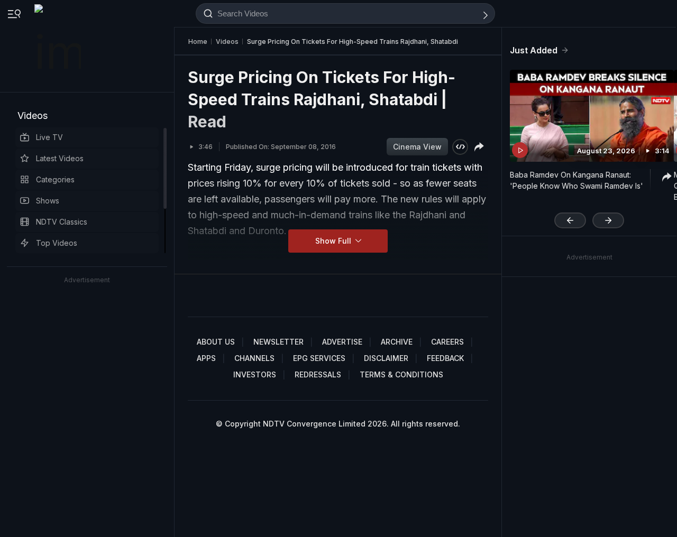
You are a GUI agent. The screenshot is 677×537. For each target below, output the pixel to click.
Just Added (533, 50)
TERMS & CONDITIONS (401, 374)
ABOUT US (216, 341)
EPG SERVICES (319, 358)
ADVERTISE (342, 341)
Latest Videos (60, 158)
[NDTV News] (58, 46)
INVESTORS (254, 374)
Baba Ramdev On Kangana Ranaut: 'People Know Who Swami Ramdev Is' (576, 180)
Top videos (56, 242)
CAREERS (447, 341)
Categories (55, 179)
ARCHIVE (397, 341)
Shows (47, 200)
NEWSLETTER (278, 341)
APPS (206, 358)
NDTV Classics (61, 221)
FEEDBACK (445, 358)
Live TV (49, 137)
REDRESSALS (318, 374)
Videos (32, 115)
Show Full (334, 240)
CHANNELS (254, 358)
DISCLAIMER (386, 358)
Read (207, 121)
